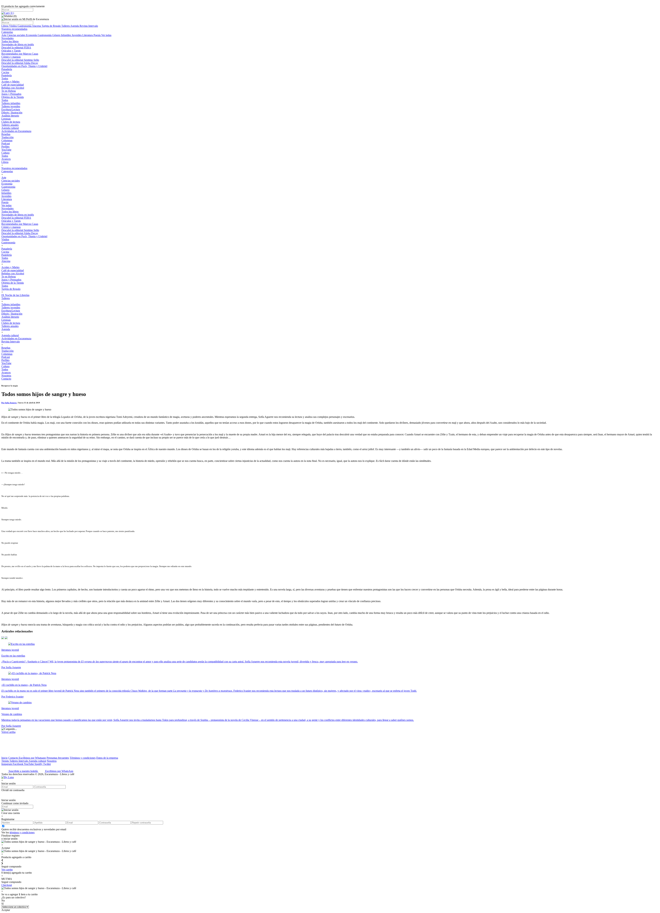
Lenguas (6, 118)
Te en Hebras (8, 90)
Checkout (6, 885)
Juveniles (77, 35)
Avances (6, 158)
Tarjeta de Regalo (51, 25)
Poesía (97, 35)
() (11, 13)
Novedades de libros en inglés (17, 44)
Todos (4, 78)
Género (56, 35)
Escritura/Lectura (10, 109)
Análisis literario (10, 115)
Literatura (88, 35)
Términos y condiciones (83, 757)
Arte (4, 35)
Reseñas (5, 134)
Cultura (5, 152)
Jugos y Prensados (11, 94)
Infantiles (66, 35)
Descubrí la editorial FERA (16, 47)
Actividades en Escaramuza (16, 131)
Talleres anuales (10, 124)
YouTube (6, 149)
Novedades (7, 38)
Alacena (37, 25)
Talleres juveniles (10, 106)
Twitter (47, 764)
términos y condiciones (22, 832)
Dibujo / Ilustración (11, 112)
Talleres (65, 25)
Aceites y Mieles (10, 81)
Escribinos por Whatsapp (32, 757)
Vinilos (13, 25)
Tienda (5, 760)
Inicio (4, 757)
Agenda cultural (10, 128)
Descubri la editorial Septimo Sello (20, 59)
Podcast (5, 143)
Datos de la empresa (107, 757)
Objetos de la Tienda (12, 97)
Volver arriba (8, 732)
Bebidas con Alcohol (12, 87)
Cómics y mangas (11, 56)
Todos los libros (10, 41)
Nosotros (6, 375)
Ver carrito (7, 869)
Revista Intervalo (89, 25)
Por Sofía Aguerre (9, 403)
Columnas (6, 140)
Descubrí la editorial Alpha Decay (19, 63)
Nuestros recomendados (14, 29)
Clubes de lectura (10, 121)
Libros (5, 25)
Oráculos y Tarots (11, 50)
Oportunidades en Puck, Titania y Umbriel (24, 66)
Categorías (7, 32)
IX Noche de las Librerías (15, 295)
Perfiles (5, 146)
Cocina (5, 72)
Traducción (7, 137)
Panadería (6, 69)
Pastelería (6, 75)
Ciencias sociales (16, 35)
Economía (32, 35)
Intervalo (24, 760)
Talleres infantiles (10, 103)
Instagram (7, 764)
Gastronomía (25, 25)
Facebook (18, 764)
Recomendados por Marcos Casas (19, 53)
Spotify (39, 764)
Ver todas (106, 35)
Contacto (6, 378)
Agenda (75, 25)
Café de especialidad (12, 84)
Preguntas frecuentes (58, 757)
